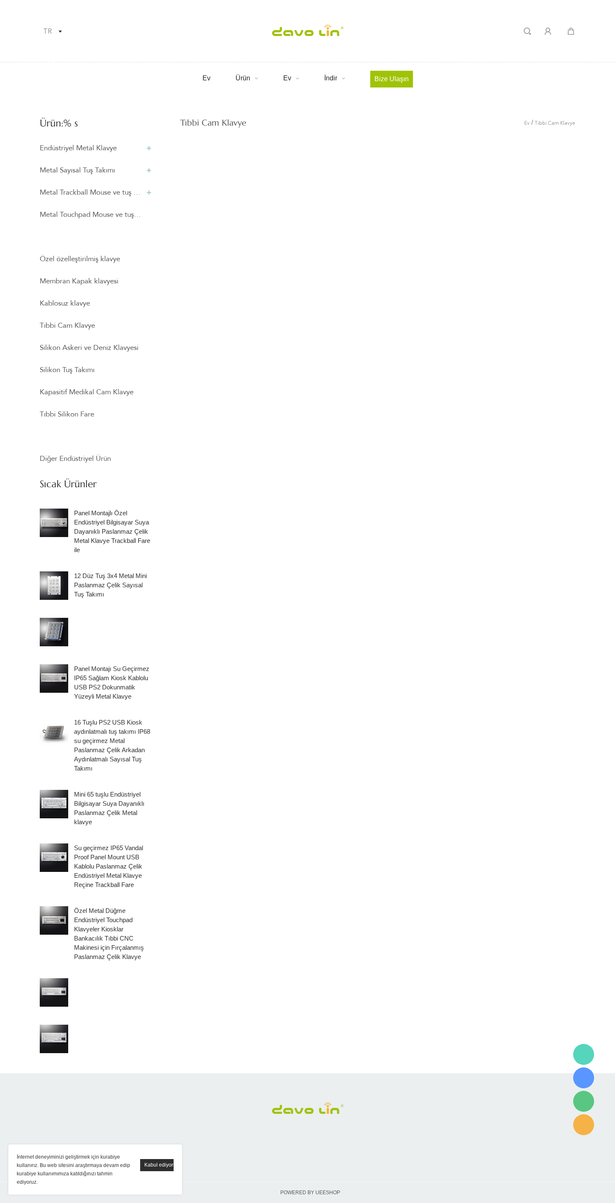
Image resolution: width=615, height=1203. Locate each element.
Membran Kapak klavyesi (79, 281)
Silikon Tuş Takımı (67, 370)
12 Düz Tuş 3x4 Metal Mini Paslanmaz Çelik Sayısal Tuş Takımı (110, 585)
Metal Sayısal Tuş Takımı (77, 170)
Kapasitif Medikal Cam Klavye (86, 392)
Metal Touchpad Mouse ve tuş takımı (91, 214)
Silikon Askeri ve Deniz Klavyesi (89, 347)
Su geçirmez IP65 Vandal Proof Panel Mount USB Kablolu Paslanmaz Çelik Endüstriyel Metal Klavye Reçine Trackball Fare (108, 866)
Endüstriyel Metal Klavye (78, 148)
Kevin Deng (583, 1054)
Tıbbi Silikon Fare (67, 414)
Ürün (243, 78)
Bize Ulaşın (391, 78)
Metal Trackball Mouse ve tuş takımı (91, 192)
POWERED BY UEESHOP (310, 1192)
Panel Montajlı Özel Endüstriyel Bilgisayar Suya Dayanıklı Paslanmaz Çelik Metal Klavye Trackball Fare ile (112, 531)
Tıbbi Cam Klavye (67, 325)
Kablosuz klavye (65, 303)
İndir (330, 78)
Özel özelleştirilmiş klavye (80, 259)
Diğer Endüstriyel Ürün (75, 458)
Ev (206, 78)
